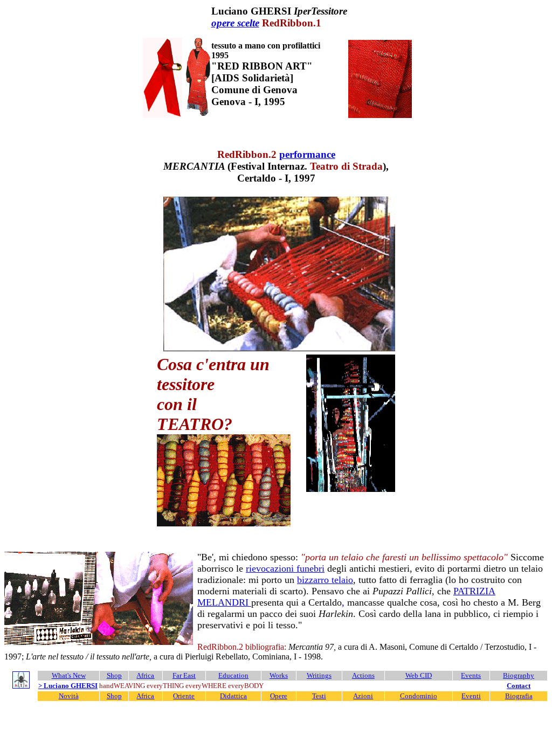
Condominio (418, 696)
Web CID (418, 675)
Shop (114, 675)
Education (233, 675)
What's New (69, 675)
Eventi (471, 696)
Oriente (184, 696)
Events (471, 675)
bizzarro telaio (325, 579)
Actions (363, 675)
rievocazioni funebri (285, 568)
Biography (518, 675)
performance (307, 154)
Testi (319, 696)
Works (279, 675)
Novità (69, 696)
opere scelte (235, 23)
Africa (145, 675)
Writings (319, 675)
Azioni (363, 696)
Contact (518, 686)
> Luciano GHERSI (68, 686)
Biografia (519, 696)
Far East (184, 675)
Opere (278, 696)
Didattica (233, 696)
